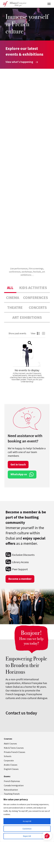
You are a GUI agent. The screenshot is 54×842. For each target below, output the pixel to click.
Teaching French (12, 793)
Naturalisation (11, 789)
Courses (8, 738)
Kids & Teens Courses (14, 747)
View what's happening (20, 61)
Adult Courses (10, 743)
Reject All (27, 836)
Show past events (17, 333)
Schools (7, 756)
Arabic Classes (10, 764)
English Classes (11, 769)
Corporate (9, 760)
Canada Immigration (14, 785)
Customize (27, 828)
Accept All (27, 821)
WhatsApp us (19, 474)
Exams (7, 776)
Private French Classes (14, 752)
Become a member (20, 579)
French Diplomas (12, 781)
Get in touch (18, 464)
